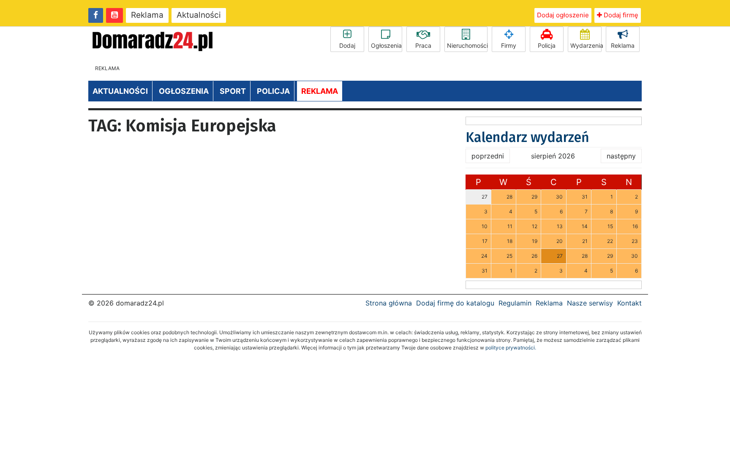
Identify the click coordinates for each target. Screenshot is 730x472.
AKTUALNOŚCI (120, 91)
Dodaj (347, 45)
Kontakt (629, 303)
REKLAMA (319, 91)
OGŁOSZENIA (184, 91)
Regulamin (514, 303)
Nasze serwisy (590, 303)
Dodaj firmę (620, 15)
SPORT (233, 91)
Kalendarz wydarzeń (527, 137)
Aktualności (199, 15)
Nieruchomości (467, 45)
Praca (423, 45)
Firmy (508, 45)
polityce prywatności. (510, 347)
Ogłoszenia (386, 45)
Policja (547, 45)
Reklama (147, 15)
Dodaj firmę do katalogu (455, 303)
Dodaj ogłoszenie (563, 15)
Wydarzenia (586, 45)
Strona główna (388, 303)
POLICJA (273, 91)
